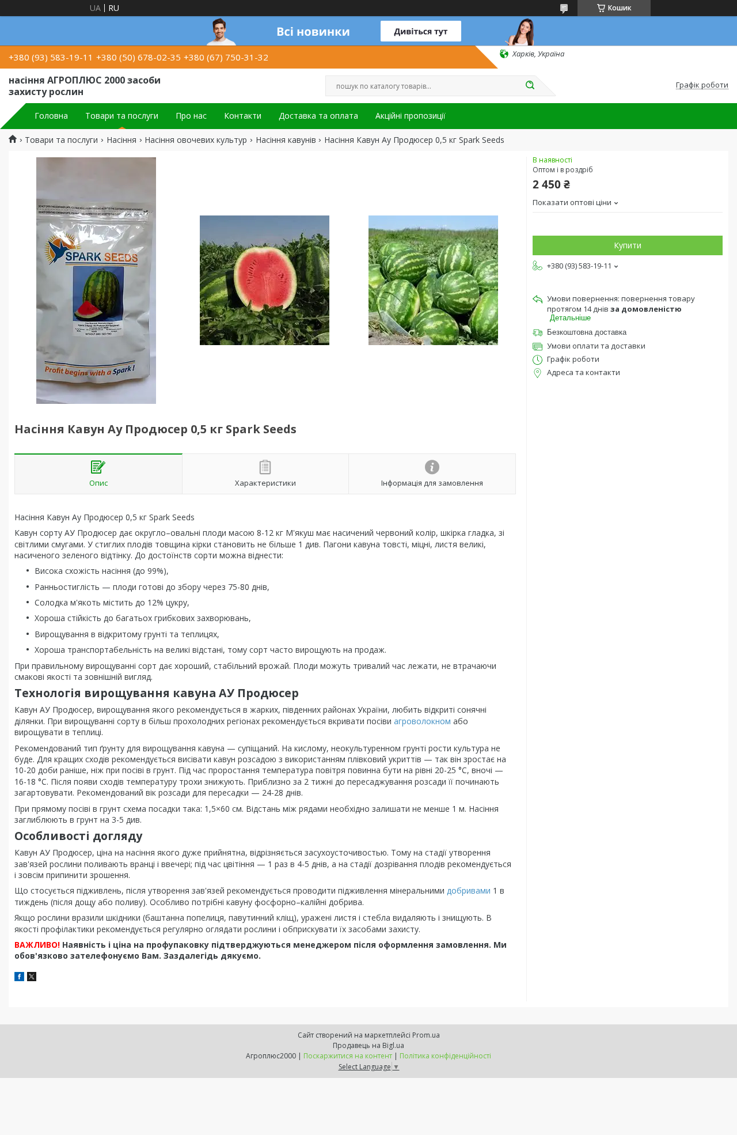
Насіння (121, 140)
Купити (627, 245)
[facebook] (19, 978)
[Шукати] (529, 85)
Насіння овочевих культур (196, 140)
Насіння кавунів (286, 140)
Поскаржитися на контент (347, 1056)
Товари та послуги (121, 116)
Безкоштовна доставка (586, 332)
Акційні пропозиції (410, 116)
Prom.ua (426, 1035)
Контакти (242, 116)
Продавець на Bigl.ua (368, 1045)
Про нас (191, 116)
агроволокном (422, 721)
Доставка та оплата (318, 116)
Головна (51, 116)
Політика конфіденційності (445, 1056)
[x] (31, 978)
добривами (469, 890)
